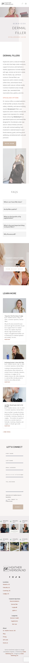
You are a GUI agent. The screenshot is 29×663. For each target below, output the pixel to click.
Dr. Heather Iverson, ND (9, 630)
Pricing (4, 637)
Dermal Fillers (20, 366)
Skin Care (14, 624)
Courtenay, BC (6, 590)
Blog (4, 633)
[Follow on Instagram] (13, 577)
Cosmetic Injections (13, 319)
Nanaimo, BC (6, 584)
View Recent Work (14, 269)
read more (7, 339)
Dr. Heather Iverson (11, 317)
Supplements (14, 621)
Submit (18, 507)
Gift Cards (5, 640)
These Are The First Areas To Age (14, 316)
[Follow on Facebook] (9, 577)
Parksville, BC (6, 587)
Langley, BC (6, 593)
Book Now (9, 143)
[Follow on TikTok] (16, 577)
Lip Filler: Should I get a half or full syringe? (14, 405)
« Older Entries (6, 432)
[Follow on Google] (19, 577)
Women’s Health (14, 618)
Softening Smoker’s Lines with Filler (14, 362)
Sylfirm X (14, 610)
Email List (5, 643)
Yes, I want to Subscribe (12, 500)
